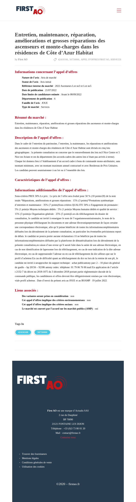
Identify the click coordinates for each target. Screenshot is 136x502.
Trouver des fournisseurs (34, 454)
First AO (22, 59)
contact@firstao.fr (71, 433)
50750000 (74, 59)
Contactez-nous (68, 437)
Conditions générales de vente (37, 462)
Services (115, 59)
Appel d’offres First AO (95, 59)
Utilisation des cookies (33, 466)
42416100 (63, 59)
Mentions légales (30, 458)
